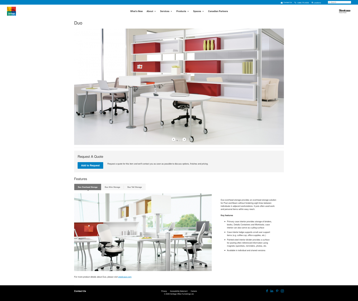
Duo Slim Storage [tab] (112, 187)
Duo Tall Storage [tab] (134, 187)
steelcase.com (125, 276)
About (150, 11)
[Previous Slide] (174, 139)
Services (164, 11)
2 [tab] (179, 140)
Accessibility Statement (179, 291)
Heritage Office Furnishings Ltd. (182, 294)
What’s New (136, 11)
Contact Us (287, 2)
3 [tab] (181, 140)
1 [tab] (177, 140)
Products (181, 11)
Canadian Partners (218, 11)
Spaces (197, 11)
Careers (194, 291)
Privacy (164, 291)
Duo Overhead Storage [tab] (87, 187)
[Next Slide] (184, 139)
